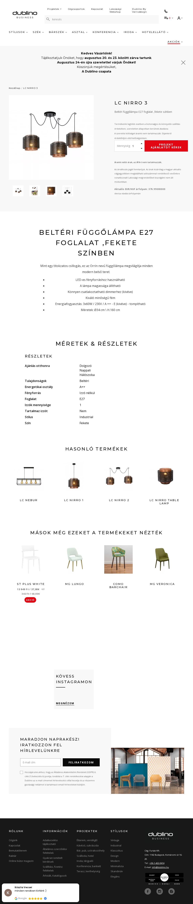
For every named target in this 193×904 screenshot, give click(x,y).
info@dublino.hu (160, 867)
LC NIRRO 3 (30, 88)
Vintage (115, 840)
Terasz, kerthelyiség (88, 871)
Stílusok (17, 32)
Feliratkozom (81, 762)
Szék (37, 32)
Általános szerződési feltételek (55, 850)
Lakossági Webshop (116, 10)
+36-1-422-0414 (156, 863)
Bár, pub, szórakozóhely (91, 850)
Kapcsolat (97, 9)
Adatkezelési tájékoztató (50, 842)
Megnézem (65, 703)
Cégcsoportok (76, 9)
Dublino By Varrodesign (139, 10)
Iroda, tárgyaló (85, 861)
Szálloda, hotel (85, 856)
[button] (79, 884)
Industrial (116, 845)
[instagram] (160, 891)
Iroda (129, 32)
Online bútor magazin (21, 861)
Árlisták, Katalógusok (55, 875)
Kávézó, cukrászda (88, 845)
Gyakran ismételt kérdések (52, 859)
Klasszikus (117, 850)
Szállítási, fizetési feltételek (53, 868)
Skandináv (117, 871)
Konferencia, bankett (89, 866)
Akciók (174, 41)
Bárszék (57, 32)
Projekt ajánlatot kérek (166, 146)
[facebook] (148, 891)
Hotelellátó (154, 32)
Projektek (53, 9)
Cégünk (13, 840)
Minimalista (117, 866)
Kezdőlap (14, 88)
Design (115, 856)
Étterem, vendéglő (87, 840)
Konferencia (105, 32)
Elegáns (115, 876)
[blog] (171, 891)
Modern (115, 861)
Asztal (79, 32)
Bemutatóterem (18, 850)
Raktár (12, 856)
